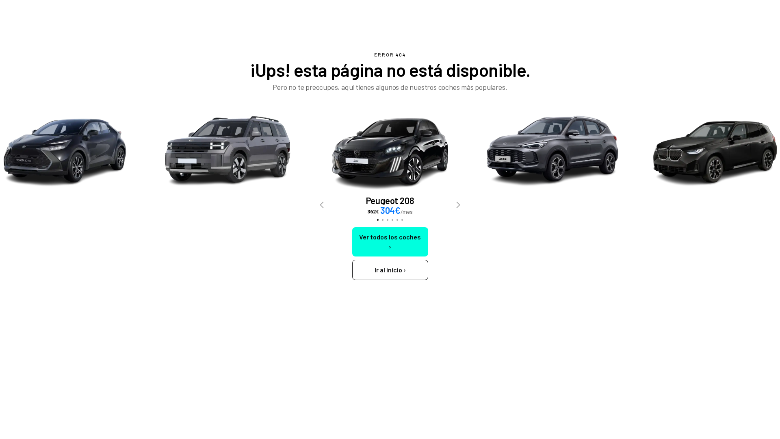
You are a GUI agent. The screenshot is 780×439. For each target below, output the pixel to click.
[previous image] (322, 205)
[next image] (458, 205)
